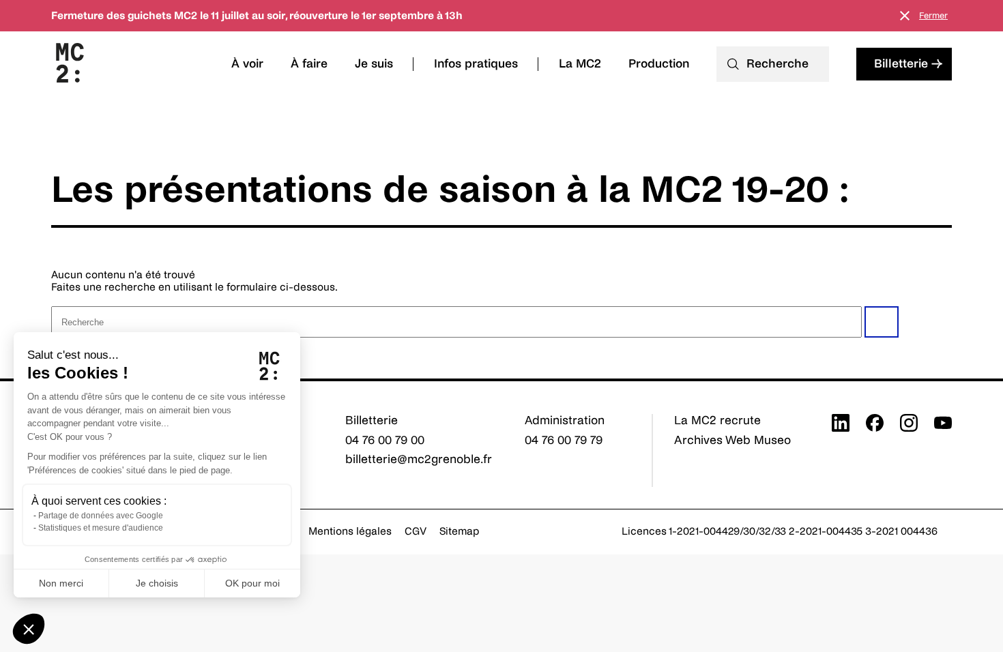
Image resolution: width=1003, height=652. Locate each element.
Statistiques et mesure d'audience (100, 528)
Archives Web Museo (732, 440)
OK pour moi (252, 583)
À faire (309, 63)
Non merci (61, 583)
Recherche (777, 63)
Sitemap (459, 531)
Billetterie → (908, 63)
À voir (247, 63)
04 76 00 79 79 (563, 440)
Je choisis (157, 583)
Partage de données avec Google (100, 515)
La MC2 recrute (717, 420)
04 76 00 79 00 (384, 440)
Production (658, 63)
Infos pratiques (476, 63)
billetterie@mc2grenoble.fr (418, 459)
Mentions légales (350, 531)
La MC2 (580, 63)
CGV (415, 531)
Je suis (374, 63)
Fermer (933, 15)
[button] (28, 628)
